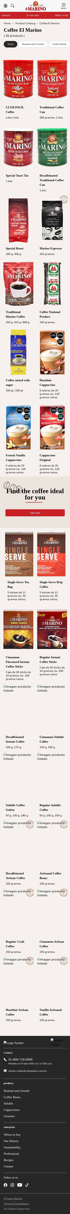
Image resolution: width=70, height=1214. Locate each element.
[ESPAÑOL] (5, 6)
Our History (11, 1141)
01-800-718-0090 (20, 1059)
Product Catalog (25, 23)
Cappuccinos (12, 1109)
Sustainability (12, 1147)
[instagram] (12, 1185)
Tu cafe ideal (32, 15)
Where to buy (61, 15)
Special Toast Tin (17, 175)
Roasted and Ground (33, 44)
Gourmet (9, 1116)
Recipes (8, 1160)
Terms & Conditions (16, 1203)
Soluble (8, 1103)
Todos (10, 44)
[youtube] (19, 1185)
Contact (8, 1166)
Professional (11, 1153)
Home (7, 23)
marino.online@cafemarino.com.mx (27, 1070)
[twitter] (34, 1185)
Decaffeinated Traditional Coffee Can (52, 180)
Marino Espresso (51, 248)
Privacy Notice (13, 1198)
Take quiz (35, 512)
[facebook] (5, 1185)
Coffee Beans (12, 1097)
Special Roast (14, 248)
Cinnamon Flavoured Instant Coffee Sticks (17, 662)
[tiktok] (27, 1185)
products (6, 15)
